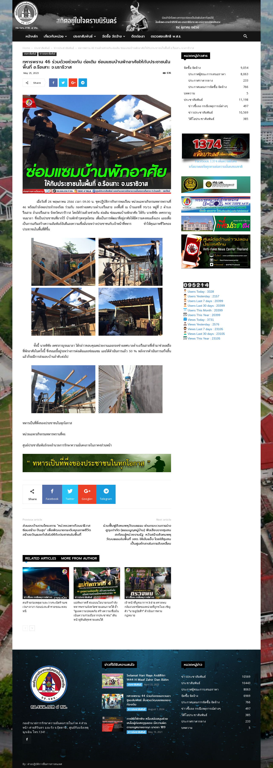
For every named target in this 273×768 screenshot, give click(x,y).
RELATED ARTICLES (40, 558)
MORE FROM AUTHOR (79, 558)
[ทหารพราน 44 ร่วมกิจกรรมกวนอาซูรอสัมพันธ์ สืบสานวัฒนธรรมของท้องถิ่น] (112, 701)
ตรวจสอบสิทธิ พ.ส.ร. (166, 36)
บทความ (189, 93)
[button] (245, 37)
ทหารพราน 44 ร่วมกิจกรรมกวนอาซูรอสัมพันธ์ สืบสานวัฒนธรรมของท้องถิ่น (149, 700)
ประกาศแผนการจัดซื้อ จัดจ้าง (207, 87)
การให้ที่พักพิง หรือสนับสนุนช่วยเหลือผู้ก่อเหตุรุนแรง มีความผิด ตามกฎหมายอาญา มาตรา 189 (147, 722)
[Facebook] (27, 739)
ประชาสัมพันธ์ (83, 36)
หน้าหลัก (32, 36)
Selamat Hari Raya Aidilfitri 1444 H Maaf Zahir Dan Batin (148, 677)
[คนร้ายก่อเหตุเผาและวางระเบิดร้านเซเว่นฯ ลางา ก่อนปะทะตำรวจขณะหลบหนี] (46, 583)
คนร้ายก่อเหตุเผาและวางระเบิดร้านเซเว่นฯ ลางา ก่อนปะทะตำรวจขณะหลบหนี (45, 607)
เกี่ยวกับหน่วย (54, 36)
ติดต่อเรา (138, 36)
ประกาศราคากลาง (200, 80)
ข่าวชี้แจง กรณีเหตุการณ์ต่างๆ (38, 597)
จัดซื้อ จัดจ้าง (112, 36)
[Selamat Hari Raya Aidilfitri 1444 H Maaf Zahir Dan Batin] (112, 680)
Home (26, 48)
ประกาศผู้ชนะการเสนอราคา (207, 74)
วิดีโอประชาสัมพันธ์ (201, 119)
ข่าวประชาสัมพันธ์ (64, 48)
